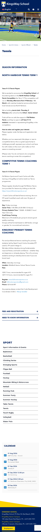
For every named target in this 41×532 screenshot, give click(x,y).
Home (4, 45)
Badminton (7, 352)
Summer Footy (9, 395)
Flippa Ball (7, 369)
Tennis (5, 408)
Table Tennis (8, 404)
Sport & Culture (13, 45)
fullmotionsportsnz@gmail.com (17, 282)
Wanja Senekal (22, 292)
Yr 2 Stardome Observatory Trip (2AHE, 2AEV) (22, 481)
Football (6, 373)
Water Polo (7, 421)
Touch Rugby (8, 413)
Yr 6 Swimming (12, 475)
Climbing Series (9, 360)
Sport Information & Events (14, 347)
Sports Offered (26, 45)
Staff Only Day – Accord (15, 456)
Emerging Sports (10, 365)
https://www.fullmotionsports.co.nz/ (14, 191)
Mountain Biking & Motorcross (16, 382)
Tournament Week (13, 462)
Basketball (7, 356)
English (7, 9)
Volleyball (7, 417)
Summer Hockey (10, 400)
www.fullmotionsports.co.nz (18, 280)
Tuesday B (11, 468)
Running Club (8, 391)
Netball (6, 387)
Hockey (6, 378)
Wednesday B (12, 488)
